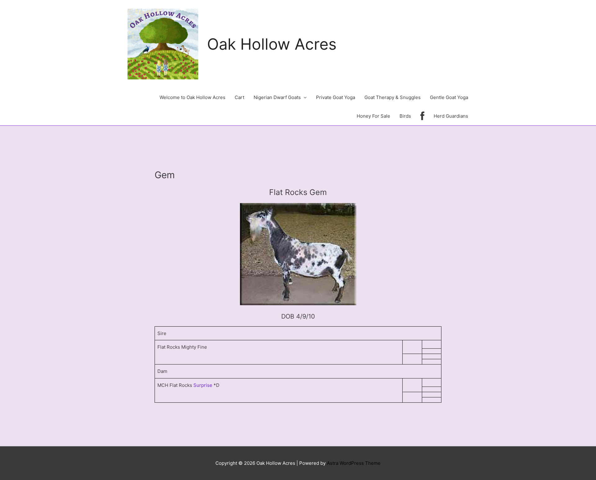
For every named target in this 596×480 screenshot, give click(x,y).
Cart (239, 97)
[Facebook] (422, 116)
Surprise (202, 385)
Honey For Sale (373, 116)
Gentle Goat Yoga (449, 97)
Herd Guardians (451, 116)
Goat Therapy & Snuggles (392, 97)
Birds (405, 116)
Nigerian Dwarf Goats (277, 97)
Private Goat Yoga (335, 97)
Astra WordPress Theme (354, 463)
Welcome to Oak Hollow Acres (192, 97)
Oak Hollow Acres (271, 44)
